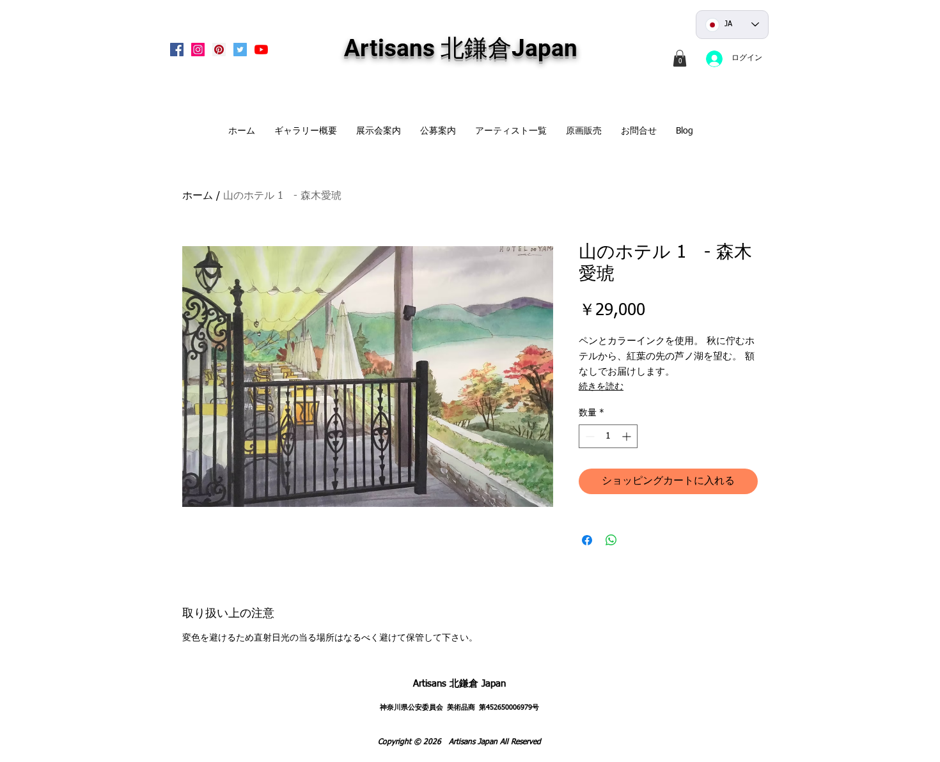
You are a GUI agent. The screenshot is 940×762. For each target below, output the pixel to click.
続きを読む (601, 386)
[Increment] (628, 436)
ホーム (197, 196)
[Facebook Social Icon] (177, 49)
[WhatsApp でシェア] (611, 540)
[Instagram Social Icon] (198, 49)
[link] (680, 58)
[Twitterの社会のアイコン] (240, 49)
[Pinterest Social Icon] (219, 49)
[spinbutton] (608, 436)
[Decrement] (589, 436)
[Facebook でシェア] (587, 540)
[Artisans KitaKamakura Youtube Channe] (261, 49)
